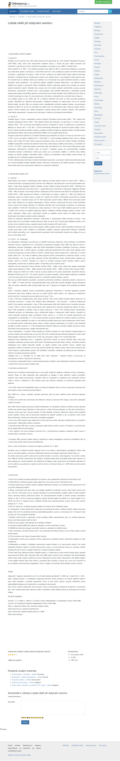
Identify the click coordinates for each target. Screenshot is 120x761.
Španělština (98, 115)
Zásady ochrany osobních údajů (19, 755)
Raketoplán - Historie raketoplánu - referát (27, 677)
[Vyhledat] (110, 11)
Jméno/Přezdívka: (14, 696)
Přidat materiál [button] (104, 2)
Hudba (96, 74)
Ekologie (97, 41)
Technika (21, 17)
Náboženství (98, 85)
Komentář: (11, 702)
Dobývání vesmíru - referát (21, 680)
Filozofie (97, 49)
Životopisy (56, 11)
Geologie (97, 63)
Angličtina (97, 27)
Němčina (97, 89)
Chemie (97, 67)
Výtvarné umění (99, 126)
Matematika (98, 78)
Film (95, 52)
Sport (96, 111)
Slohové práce (43, 11)
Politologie (98, 93)
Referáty (13, 11)
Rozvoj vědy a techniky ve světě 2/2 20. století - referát (32, 685)
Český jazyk (98, 34)
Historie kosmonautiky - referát (23, 682)
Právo (96, 96)
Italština (97, 71)
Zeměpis (97, 129)
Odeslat (25, 722)
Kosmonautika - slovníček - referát (24, 674)
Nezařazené (98, 133)
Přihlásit (98, 163)
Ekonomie (97, 45)
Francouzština (99, 56)
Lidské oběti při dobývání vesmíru (39, 17)
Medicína (97, 82)
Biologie (97, 30)
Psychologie (98, 100)
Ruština (97, 104)
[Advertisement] (23, 38)
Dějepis (97, 38)
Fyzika (96, 60)
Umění (96, 122)
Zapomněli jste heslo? (102, 173)
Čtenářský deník (27, 11)
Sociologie (98, 107)
